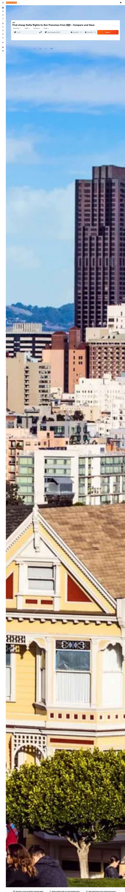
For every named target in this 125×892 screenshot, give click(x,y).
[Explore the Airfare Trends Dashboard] (3, 27)
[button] (3, 2)
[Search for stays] (3, 11)
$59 (68, 24)
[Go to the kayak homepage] (11, 3)
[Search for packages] (3, 18)
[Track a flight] (3, 37)
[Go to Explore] (3, 34)
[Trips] (3, 42)
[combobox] (16, 28)
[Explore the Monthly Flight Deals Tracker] (3, 30)
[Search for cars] (3, 15)
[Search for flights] (3, 8)
